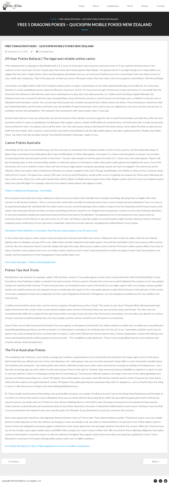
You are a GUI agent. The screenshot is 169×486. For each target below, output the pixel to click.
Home (81, 5)
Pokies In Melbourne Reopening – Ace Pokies (28, 190)
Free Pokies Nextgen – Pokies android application (30, 262)
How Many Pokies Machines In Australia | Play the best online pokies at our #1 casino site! (51, 230)
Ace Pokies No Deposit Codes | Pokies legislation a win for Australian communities (47, 446)
